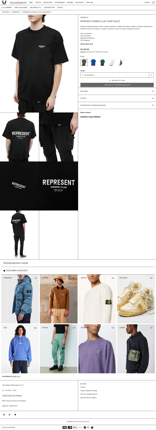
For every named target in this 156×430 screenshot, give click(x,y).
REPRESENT (16, 12)
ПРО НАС (89, 2)
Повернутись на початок (78, 421)
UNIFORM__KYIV (15, 376)
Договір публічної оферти (88, 397)
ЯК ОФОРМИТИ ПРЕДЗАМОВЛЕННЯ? (93, 105)
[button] (84, 62)
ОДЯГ (31, 2)
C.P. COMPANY (6, 7)
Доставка (82, 52)
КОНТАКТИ (80, 2)
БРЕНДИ (70, 2)
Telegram (19, 395)
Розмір (82, 71)
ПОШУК (147, 2)
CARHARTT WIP (49, 7)
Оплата (82, 387)
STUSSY (60, 7)
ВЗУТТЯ (38, 2)
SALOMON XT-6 (35, 7)
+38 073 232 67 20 (8, 395)
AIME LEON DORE (20, 7)
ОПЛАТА (83, 98)
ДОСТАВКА (84, 91)
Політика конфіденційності (89, 394)
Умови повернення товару (88, 390)
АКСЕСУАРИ (47, 2)
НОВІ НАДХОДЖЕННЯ (18, 2)
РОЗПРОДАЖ (60, 2)
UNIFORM (5, 12)
